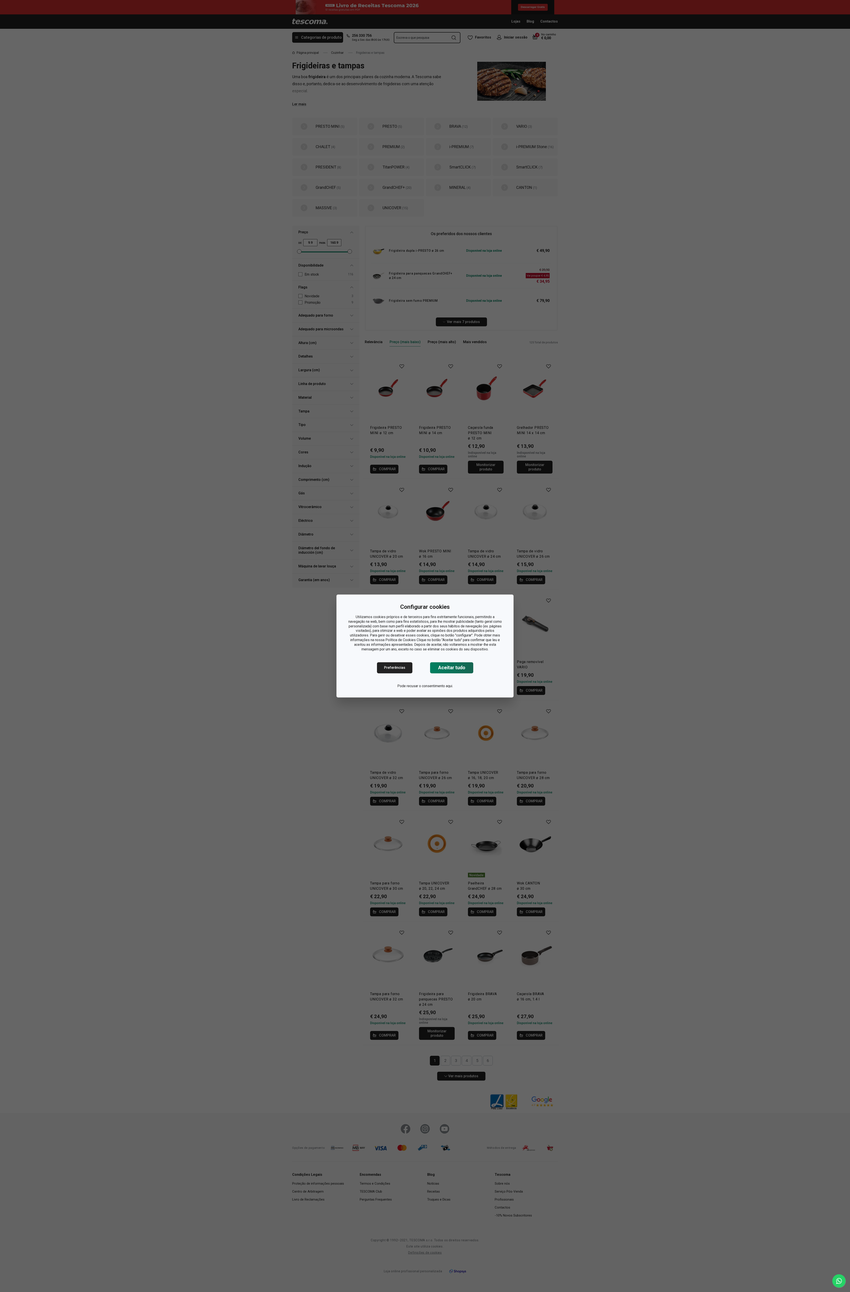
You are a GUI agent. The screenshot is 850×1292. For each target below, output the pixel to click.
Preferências (394, 668)
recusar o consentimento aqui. (430, 686)
